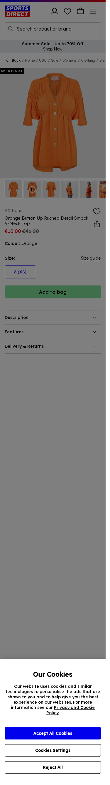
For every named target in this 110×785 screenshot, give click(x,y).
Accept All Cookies (52, 733)
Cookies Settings (52, 750)
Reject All (53, 767)
